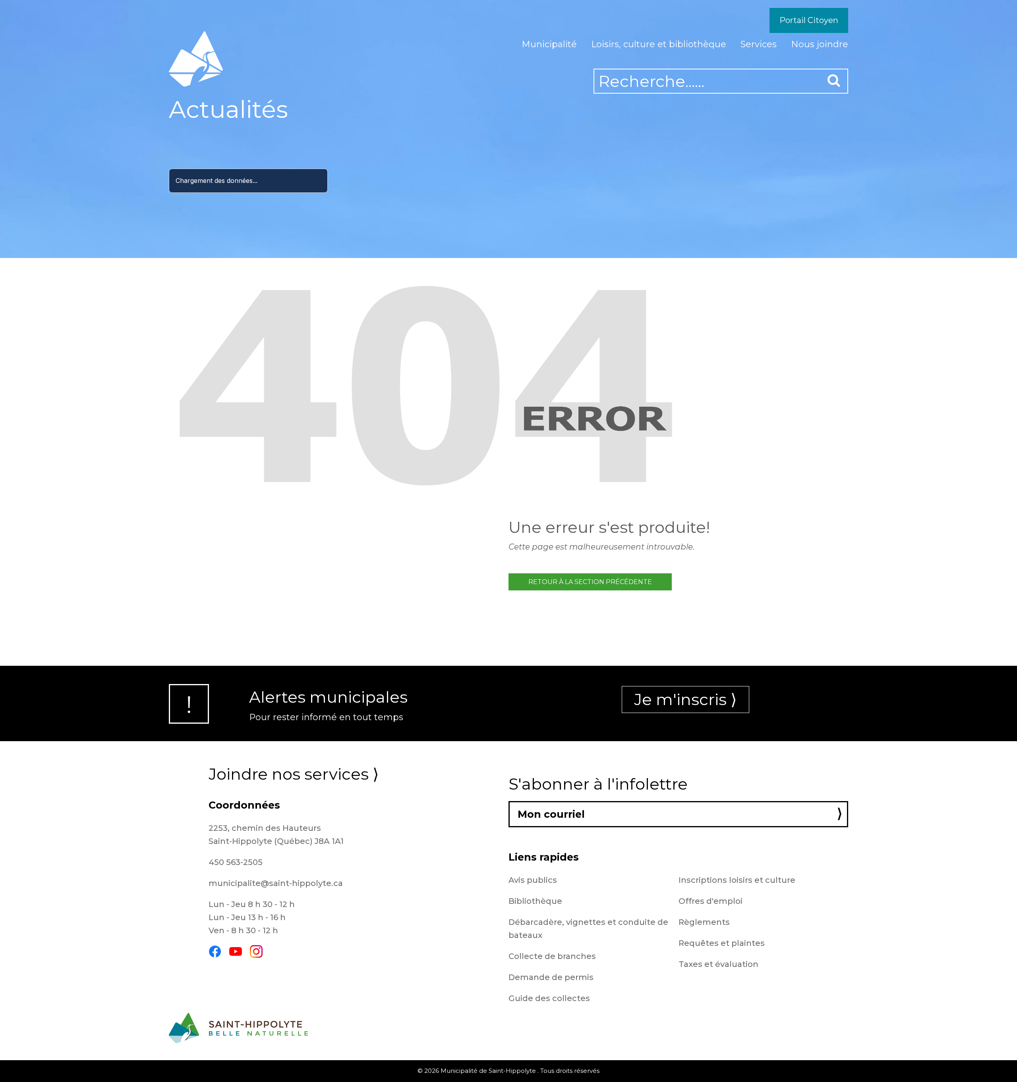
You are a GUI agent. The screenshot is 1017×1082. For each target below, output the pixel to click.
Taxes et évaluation (718, 964)
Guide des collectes (549, 998)
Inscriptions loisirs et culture (737, 880)
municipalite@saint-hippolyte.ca (276, 883)
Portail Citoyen (808, 20)
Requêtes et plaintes (722, 943)
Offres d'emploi (710, 901)
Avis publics (532, 880)
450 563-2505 (236, 862)
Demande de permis (551, 977)
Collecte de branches (552, 956)
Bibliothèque (535, 901)
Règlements (704, 922)
